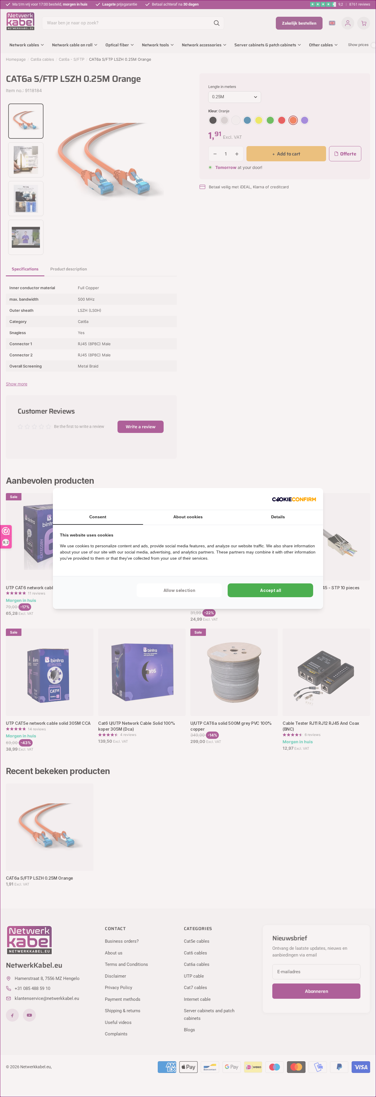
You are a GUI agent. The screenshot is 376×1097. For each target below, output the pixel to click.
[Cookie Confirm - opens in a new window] (294, 499)
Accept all (270, 590)
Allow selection (179, 590)
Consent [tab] (97, 516)
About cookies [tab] (188, 516)
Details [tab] (278, 516)
